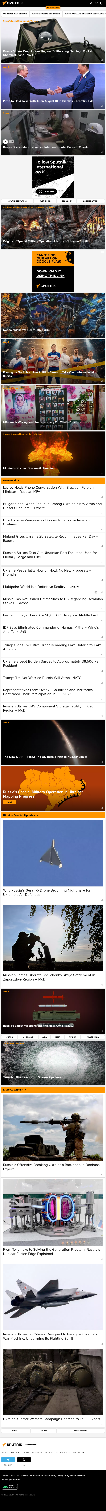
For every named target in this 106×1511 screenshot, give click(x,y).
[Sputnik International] (13, 5)
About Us (5, 1475)
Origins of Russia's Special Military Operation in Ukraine (29, 207)
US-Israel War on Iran (13, 388)
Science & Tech (63, 1452)
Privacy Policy (63, 1475)
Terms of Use (26, 1475)
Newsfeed (9, 480)
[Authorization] (91, 3)
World (6, 67)
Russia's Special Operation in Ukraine (20, 21)
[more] (102, 60)
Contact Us (38, 1475)
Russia (6, 113)
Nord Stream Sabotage (13, 1043)
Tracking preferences (10, 1479)
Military (49, 1452)
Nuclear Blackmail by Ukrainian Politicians (22, 434)
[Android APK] (9, 1487)
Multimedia (78, 1452)
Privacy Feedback (77, 1475)
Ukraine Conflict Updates (19, 815)
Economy (37, 1452)
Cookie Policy (50, 1475)
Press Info (15, 1475)
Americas (15, 1452)
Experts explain (13, 1090)
